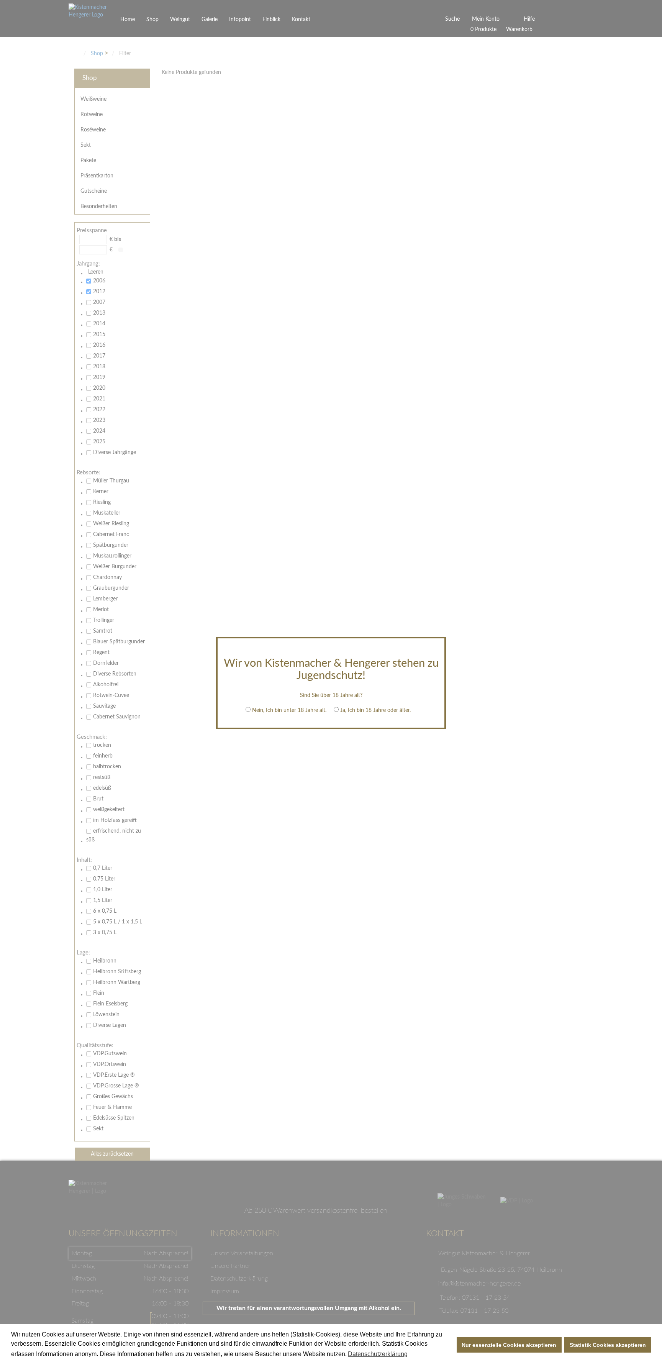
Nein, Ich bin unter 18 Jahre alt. (289, 710)
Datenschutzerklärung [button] (378, 1354)
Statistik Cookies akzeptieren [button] (608, 1345)
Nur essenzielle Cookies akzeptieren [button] (509, 1345)
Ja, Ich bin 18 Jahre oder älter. (375, 710)
